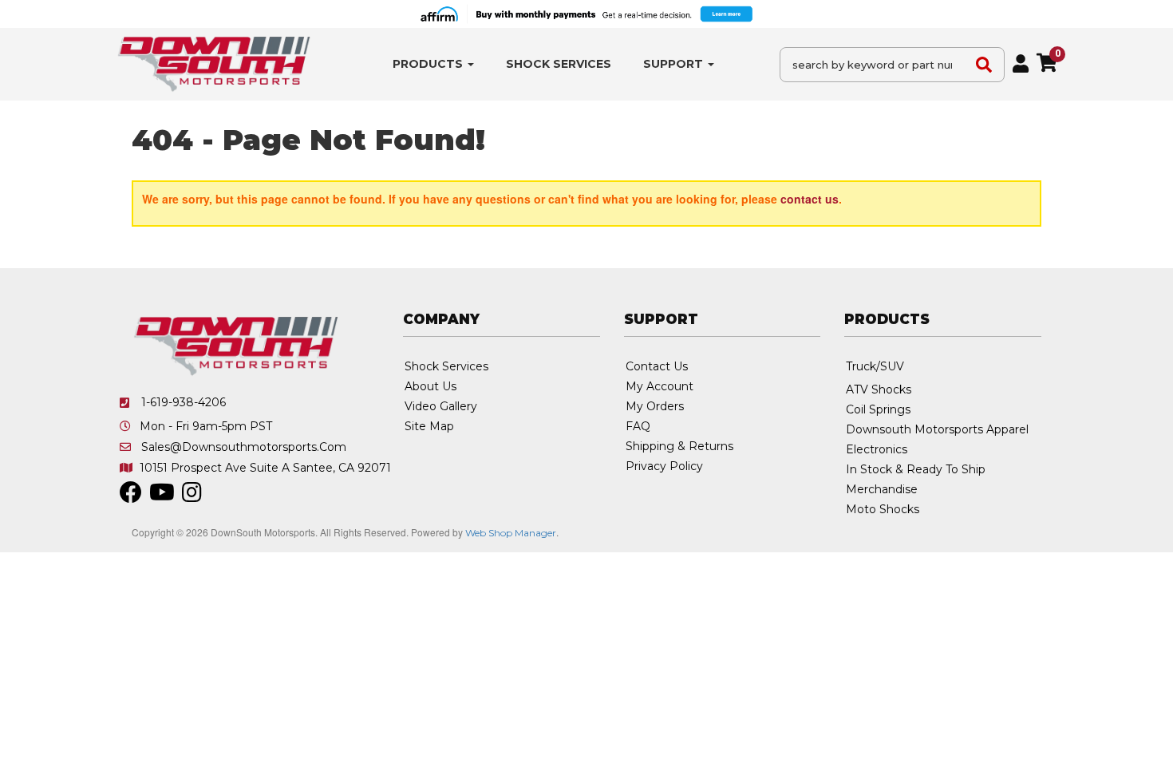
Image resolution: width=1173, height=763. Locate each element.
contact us (809, 199)
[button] (433, 64)
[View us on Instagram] (192, 496)
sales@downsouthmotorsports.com (243, 447)
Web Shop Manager (510, 533)
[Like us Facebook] (131, 496)
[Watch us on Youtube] (162, 496)
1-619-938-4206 (183, 402)
